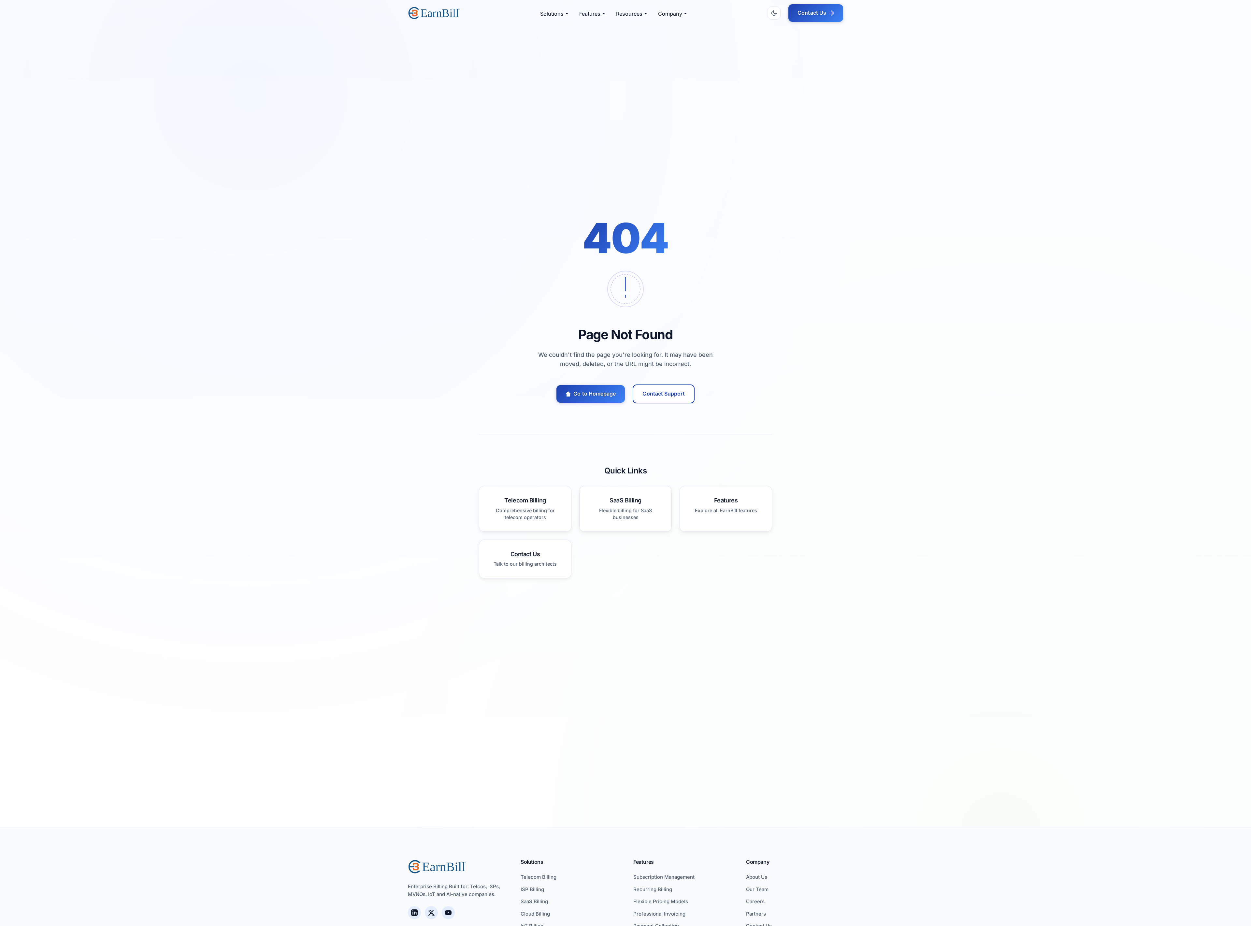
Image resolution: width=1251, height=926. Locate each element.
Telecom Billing (538, 877)
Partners (756, 914)
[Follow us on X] (431, 912)
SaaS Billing (534, 901)
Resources (629, 13)
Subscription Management (664, 877)
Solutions (552, 13)
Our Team (757, 889)
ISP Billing (532, 889)
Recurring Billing (652, 889)
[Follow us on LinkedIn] (414, 912)
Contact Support (663, 393)
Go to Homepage (594, 393)
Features (589, 13)
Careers (755, 901)
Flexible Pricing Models (660, 901)
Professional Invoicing (659, 914)
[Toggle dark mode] (774, 13)
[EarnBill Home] (434, 13)
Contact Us (812, 12)
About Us (756, 877)
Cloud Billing (535, 914)
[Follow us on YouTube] (448, 912)
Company (670, 13)
